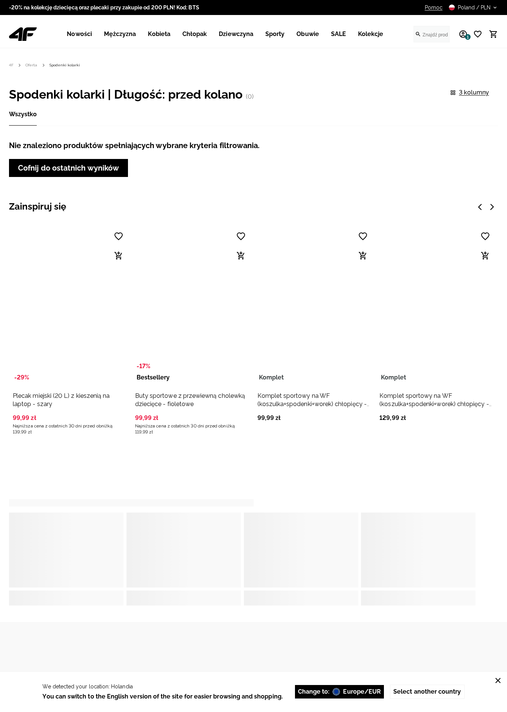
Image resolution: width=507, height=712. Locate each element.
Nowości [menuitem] (79, 33)
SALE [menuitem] (338, 33)
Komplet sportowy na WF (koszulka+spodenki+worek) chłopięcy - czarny (312, 404)
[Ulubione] (475, 34)
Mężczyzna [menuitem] (120, 33)
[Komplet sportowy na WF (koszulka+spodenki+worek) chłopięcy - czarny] (314, 305)
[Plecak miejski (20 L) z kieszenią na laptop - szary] (69, 305)
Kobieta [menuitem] (159, 33)
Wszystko (23, 114)
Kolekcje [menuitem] (371, 33)
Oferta (31, 65)
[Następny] (492, 207)
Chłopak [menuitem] (194, 33)
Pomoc (433, 7)
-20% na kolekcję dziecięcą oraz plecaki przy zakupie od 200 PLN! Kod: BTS (104, 7)
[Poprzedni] (480, 207)
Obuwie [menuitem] (307, 33)
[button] (69, 330)
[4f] (23, 34)
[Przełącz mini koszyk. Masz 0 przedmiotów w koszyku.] (490, 34)
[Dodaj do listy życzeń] (118, 236)
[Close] (498, 681)
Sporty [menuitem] (274, 33)
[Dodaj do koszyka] (118, 255)
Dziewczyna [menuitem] (236, 33)
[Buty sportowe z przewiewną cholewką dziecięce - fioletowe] (191, 305)
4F (11, 65)
